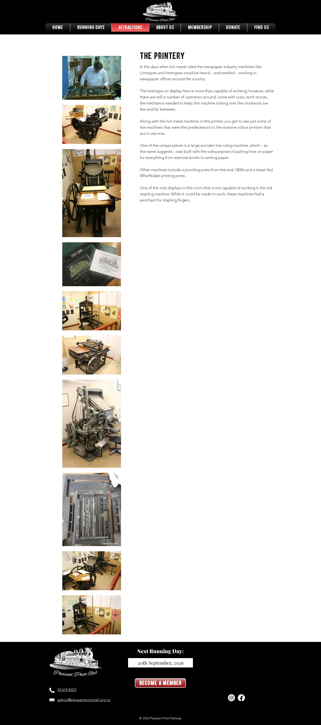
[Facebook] (241, 697)
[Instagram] (231, 697)
